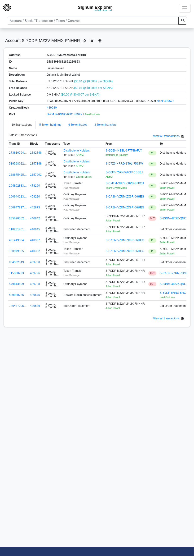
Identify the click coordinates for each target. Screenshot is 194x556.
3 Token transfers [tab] (105, 124)
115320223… (18, 273)
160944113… (18, 196)
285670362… (18, 218)
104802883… (18, 185)
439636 (35, 306)
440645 (35, 229)
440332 (35, 251)
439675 (35, 295)
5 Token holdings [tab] (50, 124)
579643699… (18, 284)
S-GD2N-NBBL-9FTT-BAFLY (124, 150)
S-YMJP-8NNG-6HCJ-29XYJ (66, 114)
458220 (35, 196)
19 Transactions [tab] (22, 124)
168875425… (18, 174)
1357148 (36, 163)
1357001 (36, 174)
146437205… (18, 306)
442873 (35, 207)
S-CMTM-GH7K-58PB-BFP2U (125, 183)
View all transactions (166, 136)
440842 (35, 218)
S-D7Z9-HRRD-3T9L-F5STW (124, 163)
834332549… (18, 262)
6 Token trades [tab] (77, 124)
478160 (35, 185)
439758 (35, 262)
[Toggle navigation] (185, 8)
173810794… (18, 152)
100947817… (18, 207)
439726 (35, 273)
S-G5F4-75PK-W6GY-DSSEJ (124, 172)
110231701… (18, 229)
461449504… (18, 240)
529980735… (18, 295)
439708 (35, 284)
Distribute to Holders (76, 150)
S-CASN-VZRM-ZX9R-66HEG (125, 196)
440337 (35, 240)
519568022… (18, 163)
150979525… (18, 251)
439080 (52, 107)
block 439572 (165, 101)
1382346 (36, 152)
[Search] (182, 21)
